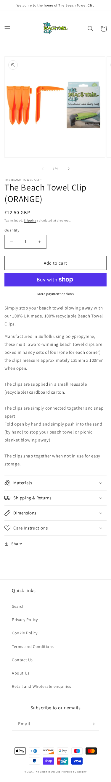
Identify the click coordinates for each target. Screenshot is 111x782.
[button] (7, 28)
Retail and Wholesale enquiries (41, 686)
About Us (21, 673)
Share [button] (16, 543)
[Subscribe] (92, 724)
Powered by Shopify (74, 771)
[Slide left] (42, 168)
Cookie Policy (25, 633)
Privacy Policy (25, 619)
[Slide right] (68, 168)
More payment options (55, 293)
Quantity (11, 230)
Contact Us (22, 659)
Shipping (30, 220)
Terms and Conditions (33, 646)
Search (18, 606)
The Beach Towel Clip (47, 771)
